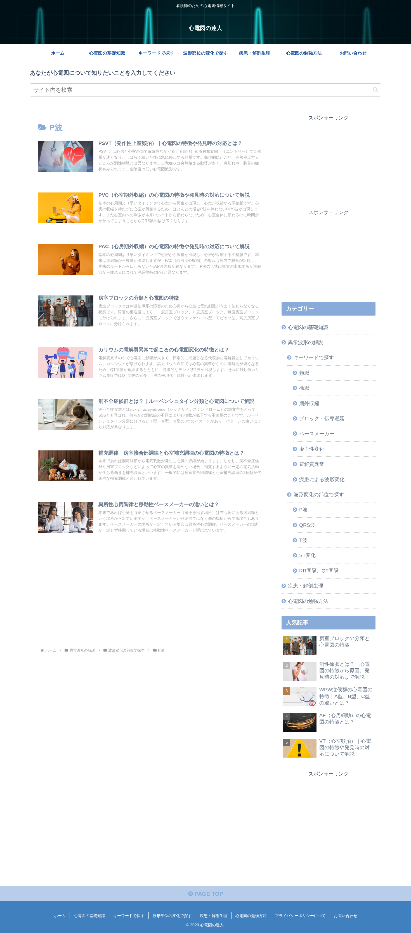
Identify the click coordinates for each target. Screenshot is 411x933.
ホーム (60, 915)
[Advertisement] (150, 600)
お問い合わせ (345, 915)
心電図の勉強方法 (251, 915)
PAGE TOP (208, 894)
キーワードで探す (129, 915)
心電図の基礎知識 (89, 915)
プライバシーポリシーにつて (300, 915)
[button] (375, 89)
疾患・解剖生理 (213, 915)
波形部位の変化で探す (172, 915)
